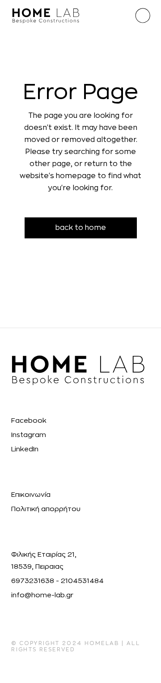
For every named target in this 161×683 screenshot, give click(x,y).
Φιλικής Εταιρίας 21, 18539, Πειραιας (43, 560)
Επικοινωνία (31, 494)
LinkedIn (24, 449)
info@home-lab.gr (42, 595)
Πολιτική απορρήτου (45, 509)
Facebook (29, 420)
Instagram (28, 435)
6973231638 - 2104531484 (57, 581)
